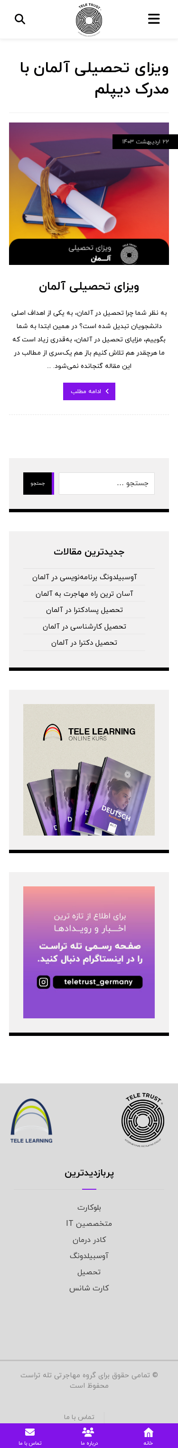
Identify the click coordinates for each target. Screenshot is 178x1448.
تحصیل (89, 1272)
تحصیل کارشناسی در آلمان (84, 627)
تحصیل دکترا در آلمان (84, 643)
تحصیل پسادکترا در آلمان (84, 610)
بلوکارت (89, 1208)
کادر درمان (89, 1240)
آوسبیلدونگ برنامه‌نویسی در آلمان (84, 578)
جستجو (37, 483)
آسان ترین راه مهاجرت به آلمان (84, 594)
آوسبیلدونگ (89, 1256)
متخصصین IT (89, 1224)
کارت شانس (89, 1288)
